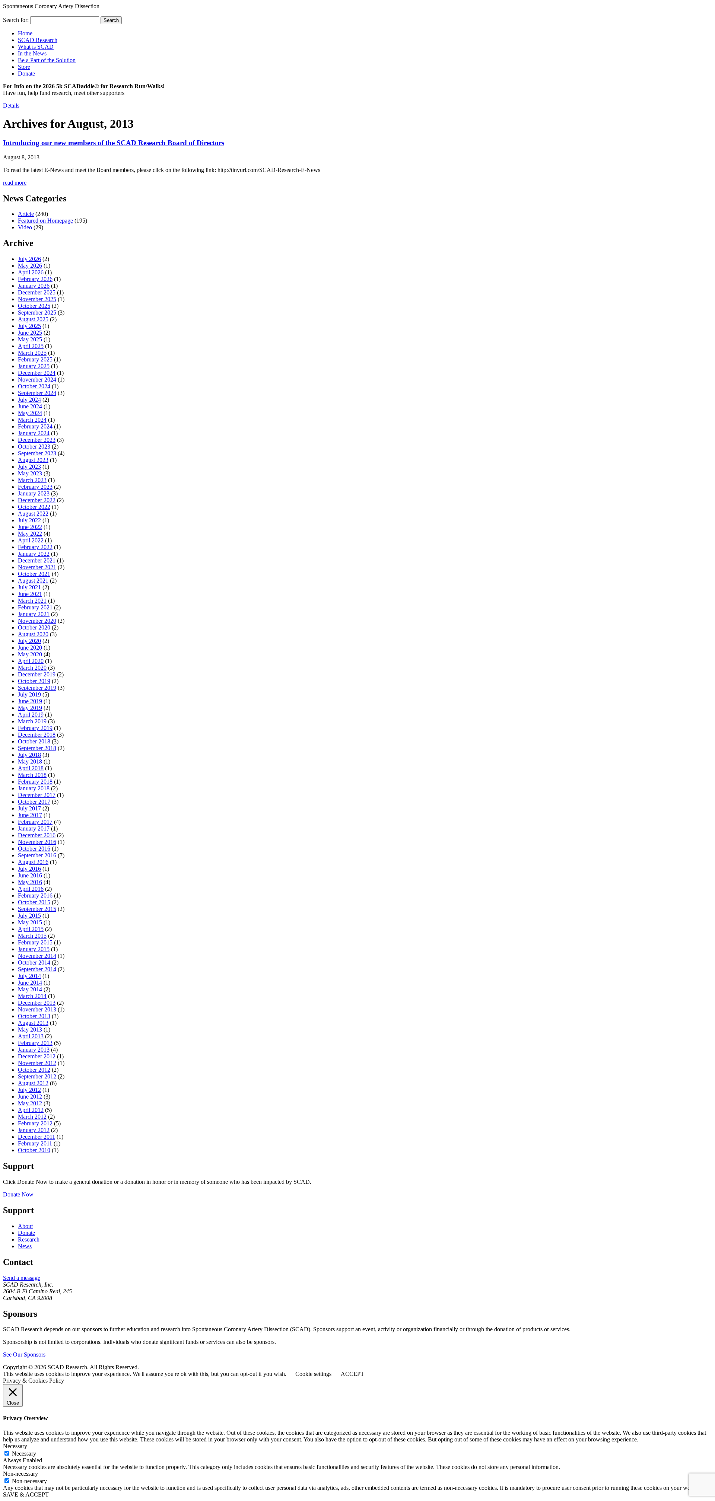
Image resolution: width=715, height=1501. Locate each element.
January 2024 (34, 433)
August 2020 (33, 634)
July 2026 (29, 259)
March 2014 (32, 996)
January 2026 (34, 286)
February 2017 (35, 822)
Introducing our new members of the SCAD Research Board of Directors (113, 143)
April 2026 (31, 272)
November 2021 (37, 567)
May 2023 (30, 473)
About (25, 1226)
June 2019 (30, 701)
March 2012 (32, 1116)
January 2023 (34, 493)
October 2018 (34, 741)
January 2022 (34, 554)
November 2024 (37, 379)
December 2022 (36, 500)
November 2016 (37, 842)
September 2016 (37, 855)
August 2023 (33, 460)
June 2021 (30, 594)
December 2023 (36, 440)
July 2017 (29, 808)
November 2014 (37, 956)
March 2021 (32, 600)
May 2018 (30, 761)
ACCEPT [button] (352, 1374)
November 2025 (37, 299)
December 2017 (36, 795)
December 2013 (36, 1003)
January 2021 (34, 614)
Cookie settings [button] (313, 1374)
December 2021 (36, 560)
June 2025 (30, 332)
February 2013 (35, 1043)
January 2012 (34, 1130)
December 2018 (36, 735)
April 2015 (31, 929)
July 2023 (29, 466)
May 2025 (30, 339)
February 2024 (35, 426)
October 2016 (34, 848)
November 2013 (37, 1009)
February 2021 (35, 607)
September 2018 (37, 748)
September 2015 (37, 909)
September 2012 (37, 1076)
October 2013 (34, 1016)
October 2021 (34, 574)
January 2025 (34, 366)
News (25, 1246)
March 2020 (32, 668)
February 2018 (35, 781)
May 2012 (30, 1103)
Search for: (16, 20)
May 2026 (30, 265)
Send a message (21, 1278)
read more (14, 182)
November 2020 (37, 621)
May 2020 (30, 654)
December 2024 (36, 373)
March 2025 (32, 353)
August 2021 (33, 580)
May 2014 (30, 989)
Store (24, 67)
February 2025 (35, 359)
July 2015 (29, 915)
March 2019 (32, 721)
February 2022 (35, 547)
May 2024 (30, 413)
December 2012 (36, 1056)
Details (11, 105)
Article (26, 214)
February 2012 (35, 1123)
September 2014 (37, 969)
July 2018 (29, 755)
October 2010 (34, 1150)
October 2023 (34, 446)
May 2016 (30, 882)
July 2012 (29, 1090)
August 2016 (33, 862)
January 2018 (34, 788)
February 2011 (35, 1143)
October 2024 (34, 386)
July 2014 (29, 976)
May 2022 (30, 533)
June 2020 (30, 647)
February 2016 (35, 895)
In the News (32, 53)
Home (25, 33)
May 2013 (30, 1029)
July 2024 (29, 399)
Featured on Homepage (45, 220)
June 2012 (30, 1096)
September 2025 (37, 312)
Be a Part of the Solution (47, 60)
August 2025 (33, 319)
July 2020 (29, 641)
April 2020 (31, 661)
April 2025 (31, 346)
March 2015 (32, 936)
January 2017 (34, 828)
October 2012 (34, 1070)
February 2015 (35, 942)
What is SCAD (36, 47)
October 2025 (34, 306)
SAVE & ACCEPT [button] (26, 1494)
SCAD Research (37, 40)
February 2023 (35, 487)
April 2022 (31, 540)
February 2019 (35, 728)
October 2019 (34, 681)
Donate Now (18, 1194)
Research (28, 1239)
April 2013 (31, 1036)
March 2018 (32, 775)
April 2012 (31, 1110)
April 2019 (31, 714)
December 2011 (36, 1137)
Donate (26, 73)
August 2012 (33, 1083)
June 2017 (30, 815)
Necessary (24, 1453)
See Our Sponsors (24, 1354)
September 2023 (37, 453)
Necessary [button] (15, 1446)
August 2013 (33, 1023)
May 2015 (30, 922)
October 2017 (34, 802)
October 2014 (34, 962)
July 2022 (29, 520)
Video (25, 227)
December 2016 (36, 835)
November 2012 (37, 1063)
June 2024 (30, 406)
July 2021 (29, 587)
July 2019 (29, 694)
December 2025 (36, 292)
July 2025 (29, 326)
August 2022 (33, 513)
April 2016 (31, 889)
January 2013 (34, 1049)
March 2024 (32, 420)
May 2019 (30, 708)
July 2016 (29, 869)
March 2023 (32, 480)
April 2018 (31, 768)
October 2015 (34, 902)
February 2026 (35, 279)
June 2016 (30, 875)
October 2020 (34, 627)
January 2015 (34, 949)
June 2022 (30, 527)
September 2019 (37, 688)
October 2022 (34, 507)
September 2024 (37, 393)
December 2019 (36, 674)
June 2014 (30, 982)
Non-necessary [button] (20, 1473)
